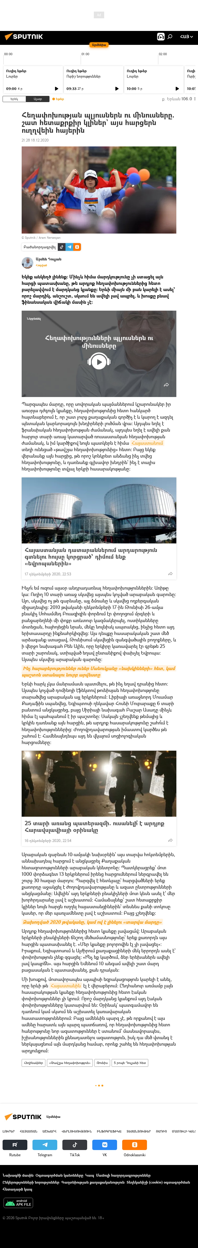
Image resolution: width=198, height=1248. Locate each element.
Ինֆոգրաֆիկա (109, 1131)
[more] (166, 384)
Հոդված (41, 265)
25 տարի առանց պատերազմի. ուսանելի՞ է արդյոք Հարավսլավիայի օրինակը (94, 826)
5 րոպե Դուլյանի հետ (130, 1063)
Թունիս (102, 1063)
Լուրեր (12, 76)
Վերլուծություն (77, 1131)
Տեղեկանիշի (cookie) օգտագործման (158, 1182)
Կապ (89, 1175)
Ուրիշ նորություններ (84, 76)
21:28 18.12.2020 (35, 140)
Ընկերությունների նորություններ (31, 1182)
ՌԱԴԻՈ (161, 1131)
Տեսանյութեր (139, 1131)
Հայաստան (28, 1131)
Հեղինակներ (33, 1063)
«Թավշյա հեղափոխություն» (69, 1063)
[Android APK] (18, 1203)
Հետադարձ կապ (17, 1189)
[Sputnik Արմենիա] (25, 40)
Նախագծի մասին (18, 1175)
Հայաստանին (66, 985)
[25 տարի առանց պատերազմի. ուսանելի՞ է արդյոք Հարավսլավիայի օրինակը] (99, 784)
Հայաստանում (147, 443)
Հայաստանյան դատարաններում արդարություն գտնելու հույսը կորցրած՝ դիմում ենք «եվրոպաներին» (91, 557)
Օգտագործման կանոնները (59, 1175)
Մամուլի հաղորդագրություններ (123, 1175)
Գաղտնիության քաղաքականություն (93, 1182)
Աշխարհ (49, 1131)
